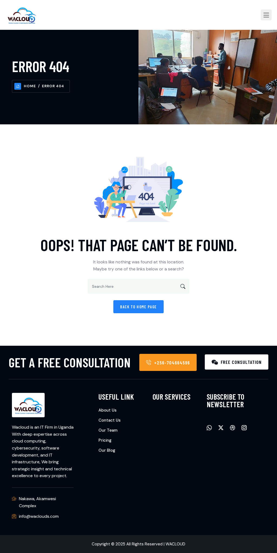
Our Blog (106, 450)
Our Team (107, 430)
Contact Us (109, 420)
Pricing (104, 440)
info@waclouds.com (39, 516)
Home (30, 86)
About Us (107, 410)
